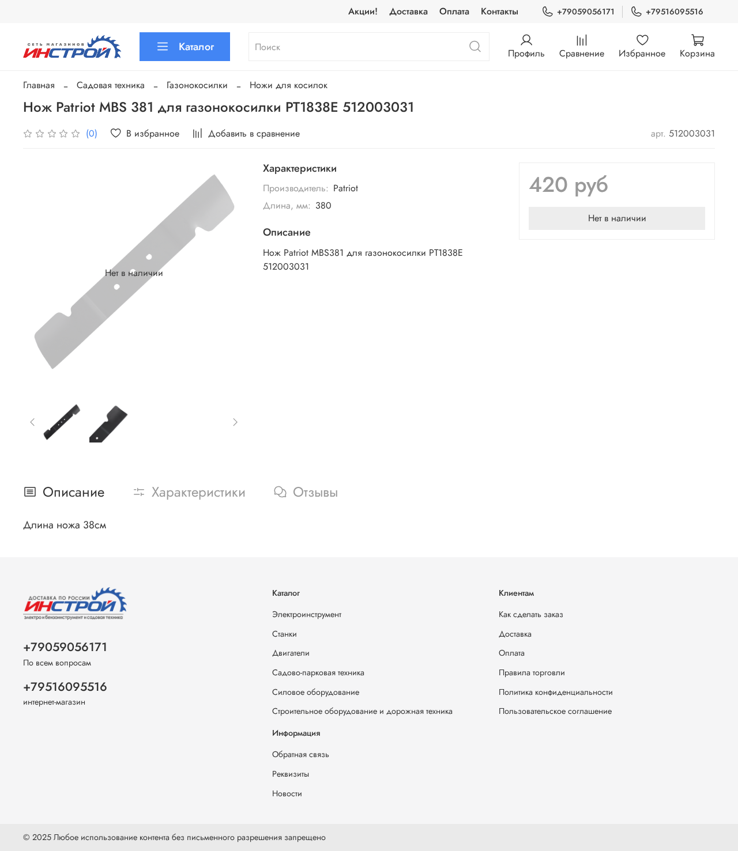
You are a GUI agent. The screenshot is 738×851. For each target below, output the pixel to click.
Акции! (363, 11)
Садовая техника (111, 85)
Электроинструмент (306, 614)
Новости (287, 793)
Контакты (499, 11)
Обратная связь (300, 754)
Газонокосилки (197, 85)
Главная (39, 85)
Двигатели (291, 653)
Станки (284, 634)
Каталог (196, 46)
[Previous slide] (41, 273)
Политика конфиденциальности (556, 692)
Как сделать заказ (531, 614)
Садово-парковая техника (318, 672)
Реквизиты (290, 774)
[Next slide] (226, 273)
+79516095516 (674, 11)
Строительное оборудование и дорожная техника (362, 711)
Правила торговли (532, 672)
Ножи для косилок (288, 85)
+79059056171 (586, 11)
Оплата (454, 11)
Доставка (408, 11)
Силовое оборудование (315, 692)
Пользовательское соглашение (555, 711)
